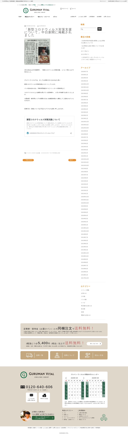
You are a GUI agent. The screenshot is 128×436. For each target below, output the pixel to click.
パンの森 (84, 299)
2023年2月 (84, 115)
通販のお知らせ (86, 315)
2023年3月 (84, 112)
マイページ (103, 1)
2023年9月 (84, 93)
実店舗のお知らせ (86, 305)
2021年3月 (84, 187)
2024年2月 (84, 81)
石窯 (82, 312)
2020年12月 (85, 196)
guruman (42, 26)
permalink (56, 153)
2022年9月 (84, 131)
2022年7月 (84, 137)
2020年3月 (84, 218)
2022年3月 (84, 149)
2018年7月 (84, 265)
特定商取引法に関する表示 (87, 427)
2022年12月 (85, 121)
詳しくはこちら (94, 343)
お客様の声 (73, 16)
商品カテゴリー (29, 16)
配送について (82, 414)
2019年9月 (84, 234)
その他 (83, 296)
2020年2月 (84, 221)
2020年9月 (84, 206)
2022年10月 (85, 128)
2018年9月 (84, 259)
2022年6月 (84, 140)
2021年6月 (84, 178)
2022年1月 (84, 156)
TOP (20, 16)
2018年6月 (84, 268)
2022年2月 (84, 153)
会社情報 (63, 427)
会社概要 (99, 16)
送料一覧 (39, 355)
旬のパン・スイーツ (44, 16)
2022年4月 (84, 146)
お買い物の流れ (83, 412)
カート (74, 8)
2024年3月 (84, 77)
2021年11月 (85, 162)
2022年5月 (84, 143)
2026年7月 (84, 71)
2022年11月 (85, 124)
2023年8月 (84, 96)
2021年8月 (84, 171)
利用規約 (98, 427)
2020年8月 (84, 209)
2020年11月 (85, 199)
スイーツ (66, 416)
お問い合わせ (107, 16)
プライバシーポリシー (73, 427)
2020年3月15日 (30, 26)
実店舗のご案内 (32, 427)
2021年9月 (84, 168)
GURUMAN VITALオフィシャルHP (117, 1)
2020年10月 (85, 203)
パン (65, 412)
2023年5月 (84, 106)
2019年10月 (85, 231)
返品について (82, 419)
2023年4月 (84, 109)
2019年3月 (84, 246)
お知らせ (84, 293)
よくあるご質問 (83, 16)
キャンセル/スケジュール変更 (86, 417)
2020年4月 (84, 215)
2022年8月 (84, 134)
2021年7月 (84, 174)
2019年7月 (84, 237)
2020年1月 (84, 225)
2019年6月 (84, 240)
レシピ (83, 302)
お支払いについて (83, 416)
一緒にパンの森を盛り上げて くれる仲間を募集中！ (42, 417)
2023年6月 (84, 103)
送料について (69, 355)
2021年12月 (85, 159)
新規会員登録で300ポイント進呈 (24, 1)
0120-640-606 (39, 387)
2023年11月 (85, 87)
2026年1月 (84, 74)
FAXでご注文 (44, 398)
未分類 (38, 153)
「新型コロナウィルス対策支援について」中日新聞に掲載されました (48, 32)
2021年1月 (84, 193)
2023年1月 (84, 118)
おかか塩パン (85, 54)
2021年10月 (85, 165)
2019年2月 (84, 250)
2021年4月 (84, 184)
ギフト (55, 16)
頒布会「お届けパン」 (69, 419)
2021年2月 (84, 190)
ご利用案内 (92, 16)
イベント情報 (85, 290)
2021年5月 (84, 181)
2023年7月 (84, 99)
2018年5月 (84, 271)
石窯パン (66, 414)
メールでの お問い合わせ (31, 399)
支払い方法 (99, 355)
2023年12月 (85, 84)
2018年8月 (84, 262)
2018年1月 (84, 275)
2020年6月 (84, 212)
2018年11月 (85, 256)
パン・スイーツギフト (69, 417)
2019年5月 (84, 243)
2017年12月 (85, 278)
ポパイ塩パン (85, 51)
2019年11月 (85, 228)
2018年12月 (85, 253)
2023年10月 (85, 90)
